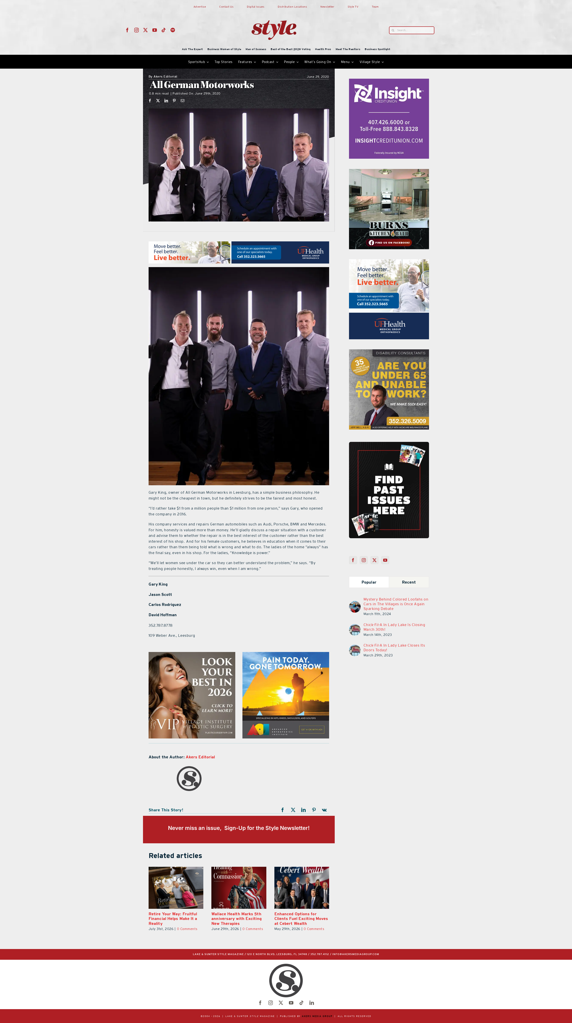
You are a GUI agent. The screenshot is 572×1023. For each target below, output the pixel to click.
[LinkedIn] (166, 100)
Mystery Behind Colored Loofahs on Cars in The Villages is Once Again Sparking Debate (396, 604)
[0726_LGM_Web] (389, 171)
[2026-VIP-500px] (389, 262)
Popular (369, 582)
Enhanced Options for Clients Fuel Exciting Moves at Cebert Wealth (238, 918)
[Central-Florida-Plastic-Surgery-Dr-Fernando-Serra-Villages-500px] (389, 352)
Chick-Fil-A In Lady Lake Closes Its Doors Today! (394, 647)
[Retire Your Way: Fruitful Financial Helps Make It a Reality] (301, 888)
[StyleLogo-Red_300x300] (274, 9)
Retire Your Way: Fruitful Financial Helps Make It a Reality (298, 918)
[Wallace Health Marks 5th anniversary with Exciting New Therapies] (176, 888)
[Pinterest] (174, 100)
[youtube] (154, 30)
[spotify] (172, 30)
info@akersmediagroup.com (355, 954)
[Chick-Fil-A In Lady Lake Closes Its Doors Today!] (355, 647)
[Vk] (324, 810)
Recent (409, 582)
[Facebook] (150, 100)
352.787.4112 (319, 954)
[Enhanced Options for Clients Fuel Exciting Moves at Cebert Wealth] (238, 888)
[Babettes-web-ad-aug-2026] (285, 654)
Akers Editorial (163, 76)
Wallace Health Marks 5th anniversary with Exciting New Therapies (174, 918)
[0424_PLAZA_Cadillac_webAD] (192, 654)
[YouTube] (385, 560)
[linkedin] (312, 1003)
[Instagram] (364, 560)
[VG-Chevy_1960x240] (239, 244)
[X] (158, 100)
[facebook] (127, 30)
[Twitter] (374, 560)
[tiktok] (163, 30)
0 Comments (190, 929)
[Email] (183, 100)
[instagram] (136, 30)
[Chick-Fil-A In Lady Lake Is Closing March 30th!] (355, 626)
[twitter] (145, 30)
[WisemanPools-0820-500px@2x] (389, 81)
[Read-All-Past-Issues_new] (389, 443)
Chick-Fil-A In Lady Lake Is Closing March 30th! (394, 627)
